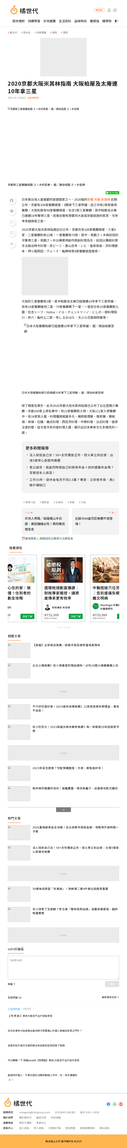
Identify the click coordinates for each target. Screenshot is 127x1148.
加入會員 (24, 1128)
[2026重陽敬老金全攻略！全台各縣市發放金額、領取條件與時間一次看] (19, 832)
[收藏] (11, 233)
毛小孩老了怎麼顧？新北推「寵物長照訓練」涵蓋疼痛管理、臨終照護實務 (75, 911)
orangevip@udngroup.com (34, 1112)
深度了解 (27, 616)
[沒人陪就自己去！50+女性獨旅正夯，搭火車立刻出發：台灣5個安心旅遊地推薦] (19, 853)
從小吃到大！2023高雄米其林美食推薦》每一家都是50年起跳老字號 (76, 729)
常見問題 (70, 1128)
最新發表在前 (109, 997)
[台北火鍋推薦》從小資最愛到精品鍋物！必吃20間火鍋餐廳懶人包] (19, 670)
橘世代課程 (25, 1123)
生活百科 (65, 21)
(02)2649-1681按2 (65, 1112)
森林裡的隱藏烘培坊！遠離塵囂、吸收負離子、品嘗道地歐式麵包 (75, 788)
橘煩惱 (94, 21)
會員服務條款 (87, 1128)
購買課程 (99, 10)
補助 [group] (54, 32)
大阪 (83, 502)
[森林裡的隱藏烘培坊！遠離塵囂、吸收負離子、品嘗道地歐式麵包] (19, 793)
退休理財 (18, 21)
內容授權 (56, 1117)
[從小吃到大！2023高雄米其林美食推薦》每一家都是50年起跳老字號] (19, 732)
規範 (10, 984)
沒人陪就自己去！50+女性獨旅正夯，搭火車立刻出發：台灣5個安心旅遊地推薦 (76, 850)
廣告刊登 (41, 1117)
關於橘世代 (25, 1117)
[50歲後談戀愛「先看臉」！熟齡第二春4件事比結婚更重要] (19, 894)
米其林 (59, 502)
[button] (115, 10)
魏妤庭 (45, 502)
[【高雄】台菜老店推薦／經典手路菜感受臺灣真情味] (19, 650)
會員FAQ (41, 1123)
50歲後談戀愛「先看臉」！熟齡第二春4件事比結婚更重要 (70, 889)
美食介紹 (30, 502)
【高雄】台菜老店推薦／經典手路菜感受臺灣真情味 (66, 645)
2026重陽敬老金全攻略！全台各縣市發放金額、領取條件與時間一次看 (76, 829)
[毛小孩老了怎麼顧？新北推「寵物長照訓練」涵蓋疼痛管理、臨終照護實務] (19, 914)
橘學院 (107, 21)
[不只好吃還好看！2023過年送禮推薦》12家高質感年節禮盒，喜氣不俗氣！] (19, 711)
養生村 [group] (13, 32)
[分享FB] (11, 200)
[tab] (58, 627)
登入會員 (39, 1128)
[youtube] (121, 1104)
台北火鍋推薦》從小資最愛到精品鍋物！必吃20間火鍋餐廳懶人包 (75, 665)
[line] (115, 1104)
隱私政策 (104, 1128)
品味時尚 (80, 21)
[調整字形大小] (11, 244)
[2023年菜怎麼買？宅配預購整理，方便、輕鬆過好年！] (19, 773)
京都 (72, 502)
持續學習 (34, 21)
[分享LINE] (11, 211)
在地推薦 (49, 21)
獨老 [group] (65, 32)
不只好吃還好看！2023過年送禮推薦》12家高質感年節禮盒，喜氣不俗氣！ (76, 708)
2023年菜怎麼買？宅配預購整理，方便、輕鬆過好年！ (68, 768)
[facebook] (108, 1104)
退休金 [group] (27, 32)
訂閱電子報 (54, 1128)
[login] (109, 10)
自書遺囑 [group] (41, 32)
